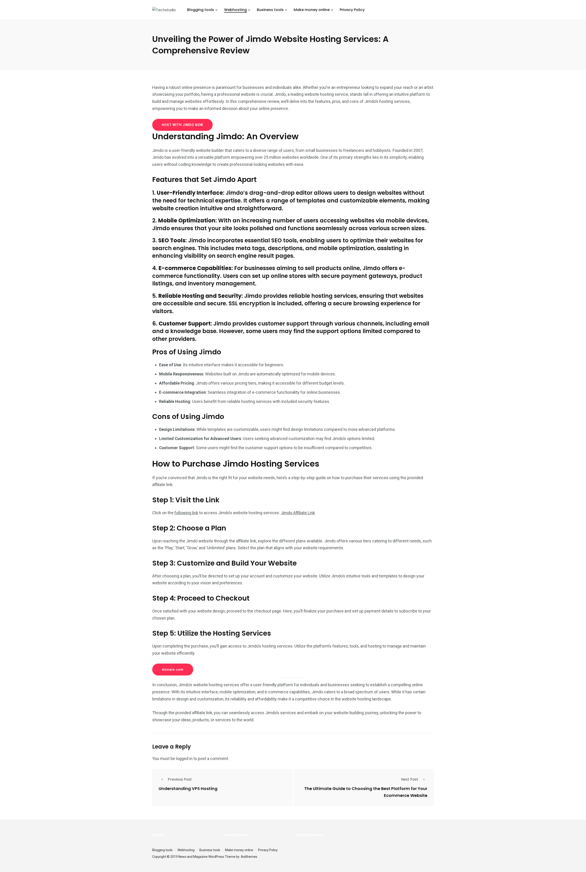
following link (186, 512)
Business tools (270, 9)
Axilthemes (249, 856)
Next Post (409, 779)
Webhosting (235, 9)
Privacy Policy (352, 9)
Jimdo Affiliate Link (298, 512)
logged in (184, 758)
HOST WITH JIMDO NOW (182, 125)
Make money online (312, 9)
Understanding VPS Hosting (188, 788)
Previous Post (180, 779)
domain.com (173, 669)
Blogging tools (200, 9)
